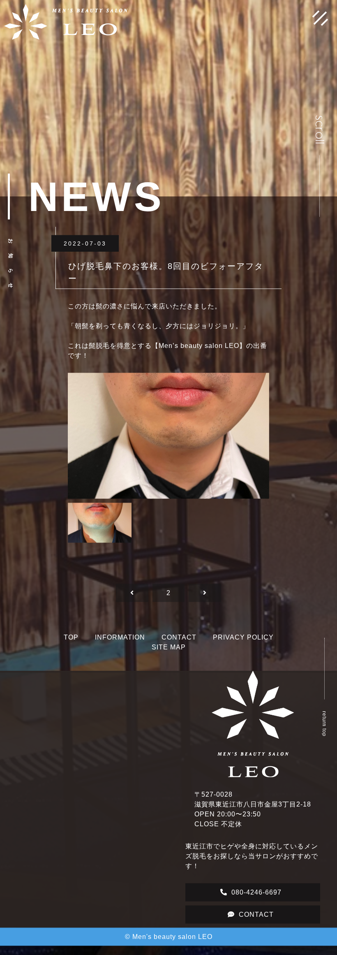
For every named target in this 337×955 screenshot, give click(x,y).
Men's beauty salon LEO (172, 942)
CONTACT (179, 642)
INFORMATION (120, 642)
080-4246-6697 (256, 897)
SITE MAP (169, 652)
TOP (71, 642)
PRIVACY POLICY (243, 642)
